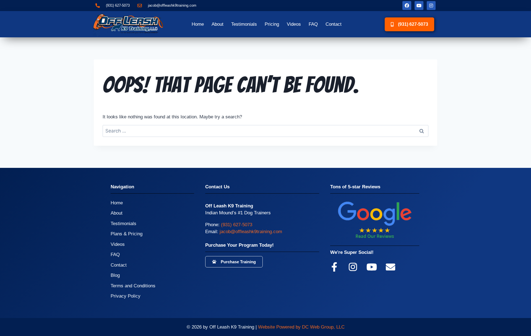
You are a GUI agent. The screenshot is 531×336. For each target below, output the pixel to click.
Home (198, 24)
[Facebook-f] (334, 266)
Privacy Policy (125, 296)
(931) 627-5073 (236, 224)
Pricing (272, 24)
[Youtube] (419, 5)
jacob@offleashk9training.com (251, 231)
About (217, 24)
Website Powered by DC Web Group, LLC (301, 327)
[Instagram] (431, 5)
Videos (294, 24)
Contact (334, 24)
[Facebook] (406, 5)
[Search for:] (265, 131)
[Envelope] (390, 266)
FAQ (313, 24)
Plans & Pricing (126, 233)
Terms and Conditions (133, 285)
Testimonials (244, 24)
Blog (115, 275)
